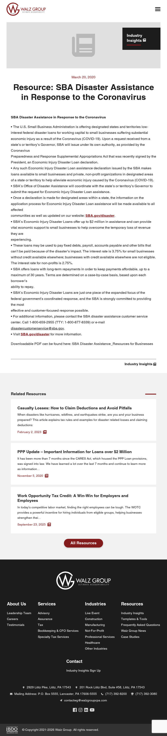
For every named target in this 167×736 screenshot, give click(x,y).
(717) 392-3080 (146, 694)
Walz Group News (133, 630)
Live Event (92, 613)
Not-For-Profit (94, 630)
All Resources (83, 543)
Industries (95, 604)
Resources (132, 604)
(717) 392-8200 (116, 694)
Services (47, 604)
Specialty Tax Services (53, 637)
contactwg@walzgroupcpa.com (85, 700)
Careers (12, 619)
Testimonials (15, 625)
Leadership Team (19, 613)
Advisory (44, 613)
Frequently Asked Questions (140, 625)
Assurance (45, 619)
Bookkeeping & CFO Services (58, 630)
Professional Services (100, 637)
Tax (40, 625)
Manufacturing (95, 625)
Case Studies (130, 637)
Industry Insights (132, 613)
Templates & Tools (134, 619)
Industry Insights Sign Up (83, 670)
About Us (16, 604)
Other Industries (96, 648)
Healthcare (92, 642)
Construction (93, 619)
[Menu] (157, 9)
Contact (74, 661)
